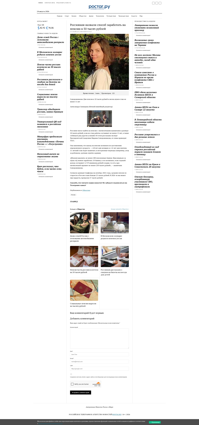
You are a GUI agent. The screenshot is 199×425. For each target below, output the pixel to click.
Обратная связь (50, 3)
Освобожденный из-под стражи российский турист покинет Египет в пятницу (148, 151)
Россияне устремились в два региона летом (147, 135)
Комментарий (74, 327)
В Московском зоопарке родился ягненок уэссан (49, 53)
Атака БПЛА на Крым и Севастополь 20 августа (147, 165)
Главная (59, 16)
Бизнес (74, 16)
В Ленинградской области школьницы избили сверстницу (148, 122)
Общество (82, 16)
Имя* (71, 351)
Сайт (71, 365)
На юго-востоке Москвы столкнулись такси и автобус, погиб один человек (147, 59)
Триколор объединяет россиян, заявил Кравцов (50, 110)
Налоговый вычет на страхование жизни (48, 155)
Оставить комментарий (45, 47)
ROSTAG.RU (116, 414)
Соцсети (134, 16)
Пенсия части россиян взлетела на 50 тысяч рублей (49, 67)
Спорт (67, 16)
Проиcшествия (123, 16)
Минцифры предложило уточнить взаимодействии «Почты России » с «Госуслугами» (50, 140)
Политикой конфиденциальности (50, 423)
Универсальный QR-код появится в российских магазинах (49, 124)
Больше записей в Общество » (120, 209)
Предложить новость (63, 3)
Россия (73, 195)
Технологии (100, 16)
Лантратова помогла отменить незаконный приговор (147, 27)
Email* (72, 358)
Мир (141, 16)
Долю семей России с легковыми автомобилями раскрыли (50, 39)
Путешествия (111, 16)
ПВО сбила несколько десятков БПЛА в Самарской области (146, 94)
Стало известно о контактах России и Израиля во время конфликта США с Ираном (145, 77)
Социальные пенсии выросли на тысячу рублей (47, 97)
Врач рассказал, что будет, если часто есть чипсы (49, 169)
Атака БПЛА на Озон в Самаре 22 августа (147, 108)
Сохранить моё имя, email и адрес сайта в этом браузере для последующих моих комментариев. (98, 377)
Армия (91, 16)
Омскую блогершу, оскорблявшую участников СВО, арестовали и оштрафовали (144, 181)
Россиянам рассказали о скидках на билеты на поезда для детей (49, 82)
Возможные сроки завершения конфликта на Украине (147, 42)
